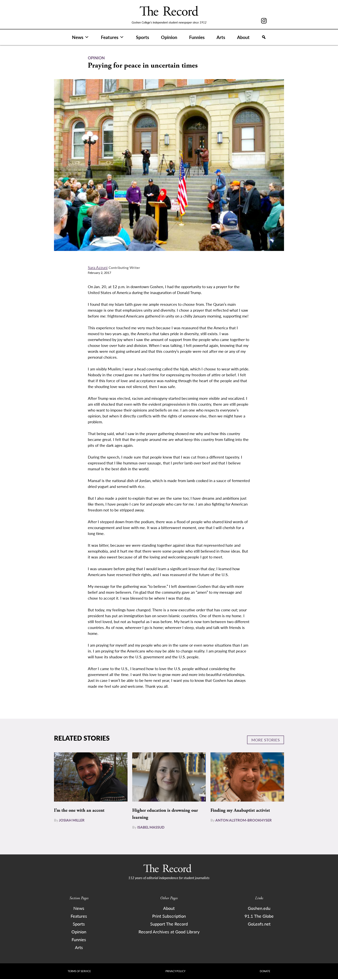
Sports (142, 37)
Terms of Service (79, 971)
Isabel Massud (151, 827)
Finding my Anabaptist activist (240, 810)
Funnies (197, 37)
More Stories (265, 740)
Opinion (169, 37)
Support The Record (169, 924)
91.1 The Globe (259, 916)
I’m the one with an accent (79, 810)
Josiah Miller (71, 820)
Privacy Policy (175, 971)
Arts (221, 37)
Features (109, 37)
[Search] (264, 37)
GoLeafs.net (259, 924)
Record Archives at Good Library (169, 931)
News (77, 37)
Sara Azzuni (98, 267)
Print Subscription (169, 916)
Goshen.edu (259, 908)
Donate (265, 971)
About (243, 37)
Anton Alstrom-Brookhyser (243, 820)
